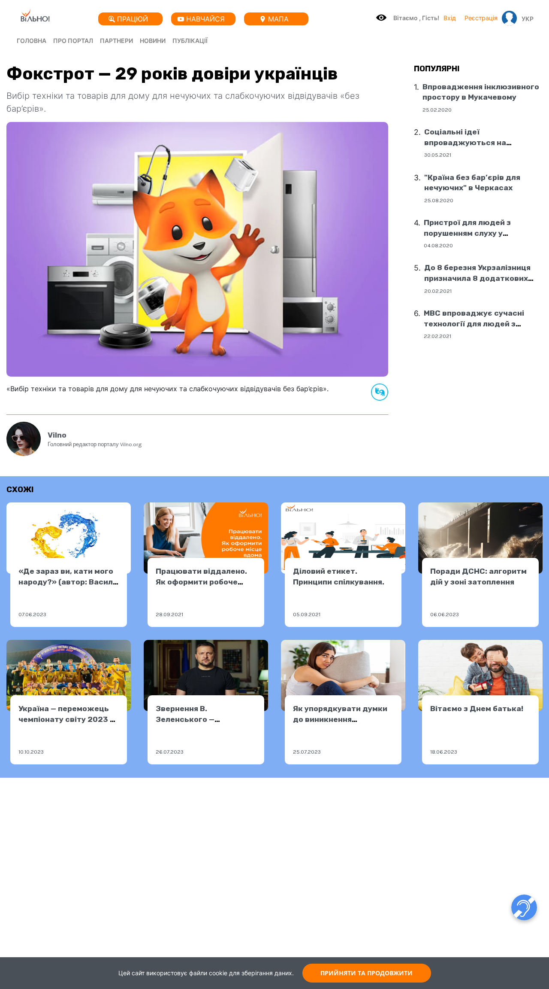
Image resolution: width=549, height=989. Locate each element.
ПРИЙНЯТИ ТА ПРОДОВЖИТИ (366, 973)
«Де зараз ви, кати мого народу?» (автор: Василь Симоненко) (68, 581)
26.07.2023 (170, 752)
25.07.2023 (307, 752)
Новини (153, 40)
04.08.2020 (438, 245)
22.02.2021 (437, 336)
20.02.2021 (438, 290)
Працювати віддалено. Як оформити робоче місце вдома (201, 581)
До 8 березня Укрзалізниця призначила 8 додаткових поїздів (477, 278)
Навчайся (205, 19)
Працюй (132, 19)
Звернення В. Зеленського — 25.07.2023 (185, 719)
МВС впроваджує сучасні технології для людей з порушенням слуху (474, 323)
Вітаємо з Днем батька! (476, 708)
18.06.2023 (443, 752)
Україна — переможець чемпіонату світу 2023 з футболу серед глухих (66, 719)
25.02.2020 (437, 110)
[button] (525, 18)
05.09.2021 (306, 614)
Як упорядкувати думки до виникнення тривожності (340, 719)
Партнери (116, 40)
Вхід (449, 17)
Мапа (278, 19)
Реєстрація (481, 17)
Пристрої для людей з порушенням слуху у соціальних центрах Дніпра (478, 233)
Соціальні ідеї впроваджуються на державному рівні (465, 142)
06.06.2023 (444, 614)
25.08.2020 (438, 200)
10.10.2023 (31, 752)
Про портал (73, 40)
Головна (31, 40)
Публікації (190, 40)
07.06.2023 (32, 614)
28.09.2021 (169, 614)
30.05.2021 (437, 155)
